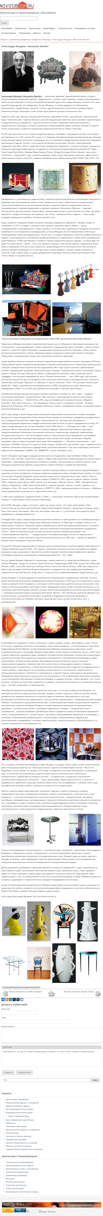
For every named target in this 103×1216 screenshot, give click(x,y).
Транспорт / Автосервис (16, 1126)
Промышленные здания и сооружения (23, 1130)
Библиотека (20, 28)
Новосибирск (49, 28)
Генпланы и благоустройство (18, 1136)
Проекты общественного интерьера (21, 1143)
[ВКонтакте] (3, 999)
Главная (3, 39)
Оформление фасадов (16, 1139)
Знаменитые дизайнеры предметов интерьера (29, 39)
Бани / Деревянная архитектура (20, 1120)
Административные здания (18, 1106)
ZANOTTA (43, 450)
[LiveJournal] (18, 999)
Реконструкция (12, 1133)
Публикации (24, 33)
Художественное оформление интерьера (24, 1149)
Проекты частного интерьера (18, 1146)
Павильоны (11, 1123)
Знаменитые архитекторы (17, 1172)
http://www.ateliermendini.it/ (44, 896)
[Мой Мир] (10, 999)
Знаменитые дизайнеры (16, 1175)
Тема (3, 1018)
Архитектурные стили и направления (22, 1169)
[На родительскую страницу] (51, 993)
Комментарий (8, 1026)
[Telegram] (21, 999)
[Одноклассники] (6, 999)
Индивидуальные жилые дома (19, 1112)
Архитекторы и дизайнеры (17, 1099)
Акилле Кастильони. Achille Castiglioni (25, 992)
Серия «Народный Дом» (19, 1116)
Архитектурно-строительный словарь (22, 1192)
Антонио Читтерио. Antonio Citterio (79, 992)
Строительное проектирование (19, 1162)
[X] (14, 999)
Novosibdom (6, 28)
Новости (37, 33)
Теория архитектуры (15, 1188)
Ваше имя (5, 1009)
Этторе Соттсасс (62, 152)
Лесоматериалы (8, 33)
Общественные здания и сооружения (22, 1103)
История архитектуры (15, 1182)
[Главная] (17, 5)
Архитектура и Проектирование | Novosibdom (28, 12)
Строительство (65, 28)
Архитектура (34, 28)
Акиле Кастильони (69, 572)
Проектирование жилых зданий (19, 1165)
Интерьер (10, 1179)
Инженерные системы (85, 28)
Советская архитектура (16, 1185)
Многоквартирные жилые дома (19, 1109)
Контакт (47, 33)
